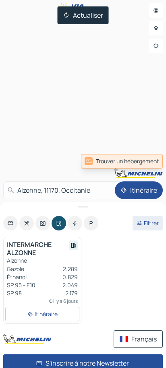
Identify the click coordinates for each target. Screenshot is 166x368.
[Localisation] (156, 46)
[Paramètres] (156, 28)
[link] (122, 161)
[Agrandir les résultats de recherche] (83, 206)
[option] (10, 223)
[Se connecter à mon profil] (156, 10)
